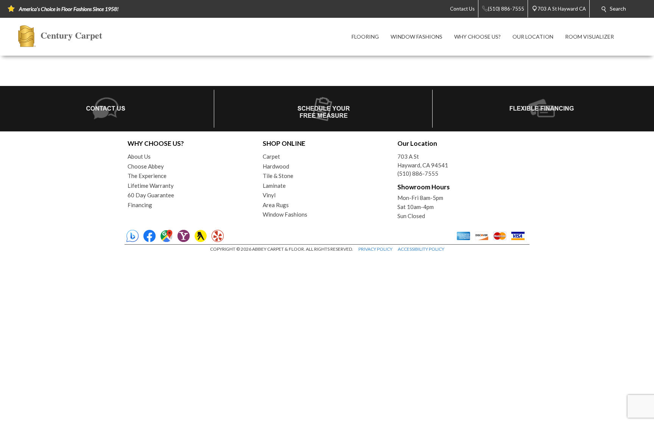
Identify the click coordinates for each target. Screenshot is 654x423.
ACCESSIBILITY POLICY (421, 249)
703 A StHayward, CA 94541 (422, 161)
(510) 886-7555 (417, 173)
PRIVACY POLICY (375, 249)
